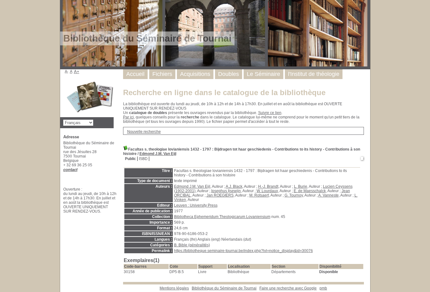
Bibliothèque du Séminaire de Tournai (224, 288)
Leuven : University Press (196, 205)
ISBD (143, 159)
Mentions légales (174, 288)
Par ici (128, 117)
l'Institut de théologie (313, 74)
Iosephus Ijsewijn (226, 191)
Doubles (228, 74)
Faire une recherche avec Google (288, 288)
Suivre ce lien (269, 113)
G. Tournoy (294, 195)
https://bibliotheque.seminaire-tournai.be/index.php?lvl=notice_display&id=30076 (243, 251)
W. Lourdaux (267, 191)
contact (70, 169)
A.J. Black (234, 186)
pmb (323, 288)
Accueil (135, 74)
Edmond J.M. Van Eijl (157, 154)
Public (130, 159)
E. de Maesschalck (310, 191)
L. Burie (300, 186)
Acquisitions (195, 74)
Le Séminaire (263, 74)
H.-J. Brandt (268, 186)
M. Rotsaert (259, 195)
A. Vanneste (328, 195)
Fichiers (162, 74)
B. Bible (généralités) (192, 245)
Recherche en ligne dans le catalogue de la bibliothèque (224, 92)
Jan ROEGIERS (220, 195)
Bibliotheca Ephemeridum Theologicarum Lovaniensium (222, 217)
